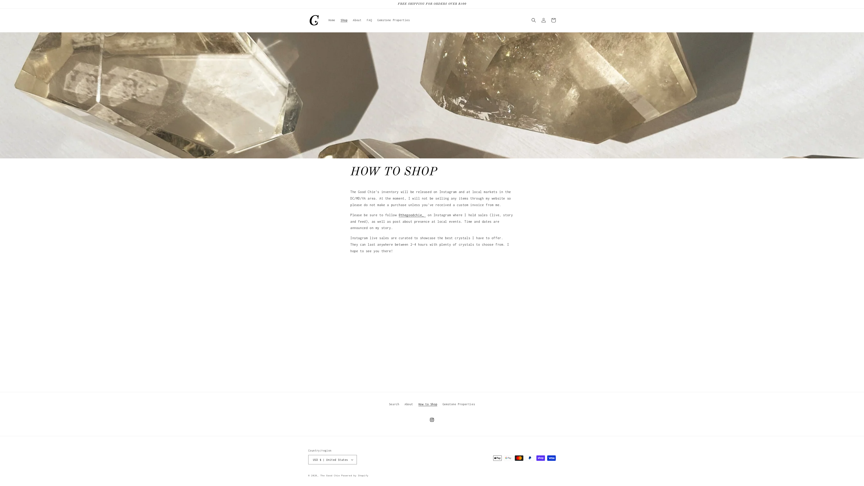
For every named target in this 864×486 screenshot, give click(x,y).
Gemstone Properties (459, 404)
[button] (534, 20)
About (409, 404)
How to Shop (427, 404)
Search (394, 404)
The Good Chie (330, 475)
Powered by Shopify (355, 475)
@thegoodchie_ (412, 215)
